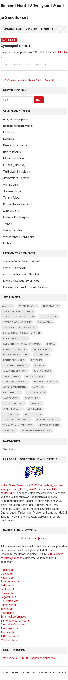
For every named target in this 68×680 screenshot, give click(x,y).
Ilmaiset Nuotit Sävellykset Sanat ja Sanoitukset (32, 11)
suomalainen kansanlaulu (16, 420)
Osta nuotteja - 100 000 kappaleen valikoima (28, 658)
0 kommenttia (38, 64)
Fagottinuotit (8, 597)
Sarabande (35, 403)
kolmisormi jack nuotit (15, 382)
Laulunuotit (7, 589)
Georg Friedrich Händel (14, 338)
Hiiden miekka (41, 355)
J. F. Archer (36, 360)
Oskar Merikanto (36, 393)
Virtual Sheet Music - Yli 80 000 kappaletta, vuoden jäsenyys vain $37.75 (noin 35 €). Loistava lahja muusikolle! (32, 489)
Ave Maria (7, 306)
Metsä (7, 243)
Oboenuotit (7, 612)
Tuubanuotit (8, 632)
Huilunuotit (7, 593)
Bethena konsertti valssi (18, 125)
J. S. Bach (39, 365)
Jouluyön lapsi (12, 191)
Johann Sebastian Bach (14, 371)
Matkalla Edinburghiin (16, 217)
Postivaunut (31, 398)
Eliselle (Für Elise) (14, 165)
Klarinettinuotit (9, 601)
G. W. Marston (44, 322)
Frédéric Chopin (49, 317)
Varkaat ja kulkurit (13, 230)
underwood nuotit (49, 425)
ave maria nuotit (28, 306)
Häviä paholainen (13, 158)
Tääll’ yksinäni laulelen (16, 171)
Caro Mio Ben (11, 210)
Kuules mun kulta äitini (25, 274)
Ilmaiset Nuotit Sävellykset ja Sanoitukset (30, 672)
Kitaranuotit (7, 577)
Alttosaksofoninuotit (13, 624)
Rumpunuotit (8, 605)
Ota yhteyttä (19, 268)
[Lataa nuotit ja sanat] (34, 538)
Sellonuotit (7, 585)
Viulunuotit (7, 573)
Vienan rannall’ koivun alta (18, 237)
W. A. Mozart (8, 431)
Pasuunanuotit (9, 628)
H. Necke (50, 344)
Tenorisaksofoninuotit (14, 616)
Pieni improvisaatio (15, 145)
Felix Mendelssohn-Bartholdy (18, 317)
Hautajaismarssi (41, 349)
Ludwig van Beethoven (46, 382)
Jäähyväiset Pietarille (16, 178)
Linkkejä (61, 672)
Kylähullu (8, 139)
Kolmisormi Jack (34, 376)
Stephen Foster (33, 414)
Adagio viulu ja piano (15, 119)
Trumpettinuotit (10, 581)
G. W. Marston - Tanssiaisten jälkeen (21, 333)
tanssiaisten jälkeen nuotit (17, 425)
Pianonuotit (7, 569)
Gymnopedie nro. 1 (16, 46)
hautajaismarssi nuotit (15, 355)
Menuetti (8, 132)
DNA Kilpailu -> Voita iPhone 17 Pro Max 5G (27, 80)
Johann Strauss (42, 371)
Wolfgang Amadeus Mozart (36, 431)
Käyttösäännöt (31, 261)
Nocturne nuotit (11, 393)
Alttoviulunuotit (10, 636)
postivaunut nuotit (13, 403)
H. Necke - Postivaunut (14, 349)
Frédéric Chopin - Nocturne (16, 322)
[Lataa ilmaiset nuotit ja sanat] (34, 477)
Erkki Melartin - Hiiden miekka (17, 311)
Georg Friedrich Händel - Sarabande (21, 344)
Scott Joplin (35, 409)
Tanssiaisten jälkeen (48, 420)
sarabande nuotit (11, 409)
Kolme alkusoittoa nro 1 (17, 204)
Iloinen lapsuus (12, 152)
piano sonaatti (10, 398)
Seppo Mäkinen (10, 414)
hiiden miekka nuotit (13, 360)
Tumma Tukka (11, 197)
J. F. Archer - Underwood (15, 365)
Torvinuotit (7, 609)
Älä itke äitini (11, 184)
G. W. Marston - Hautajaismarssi (19, 328)
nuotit (4, 64)
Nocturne (38, 387)
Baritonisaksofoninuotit (15, 620)
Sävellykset (8, 40)
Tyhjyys (7, 224)
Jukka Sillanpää (10, 376)
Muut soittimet (9, 640)
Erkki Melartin (50, 306)
